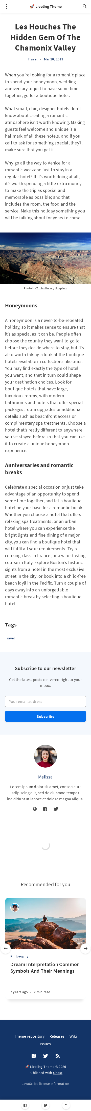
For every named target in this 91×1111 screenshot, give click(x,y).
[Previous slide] (6, 948)
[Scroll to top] (66, 1105)
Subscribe (45, 716)
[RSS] (58, 1056)
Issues (45, 1043)
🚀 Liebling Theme (46, 6)
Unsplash (61, 288)
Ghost (58, 1072)
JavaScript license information (46, 1083)
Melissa (45, 777)
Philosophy (19, 956)
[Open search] (84, 6)
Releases (57, 1036)
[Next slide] (85, 948)
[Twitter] (46, 1105)
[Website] (35, 809)
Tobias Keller (44, 288)
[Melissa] (45, 756)
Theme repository (29, 1036)
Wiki (73, 1036)
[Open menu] (6, 6)
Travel (32, 59)
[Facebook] (25, 1105)
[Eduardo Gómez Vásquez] (14, 907)
